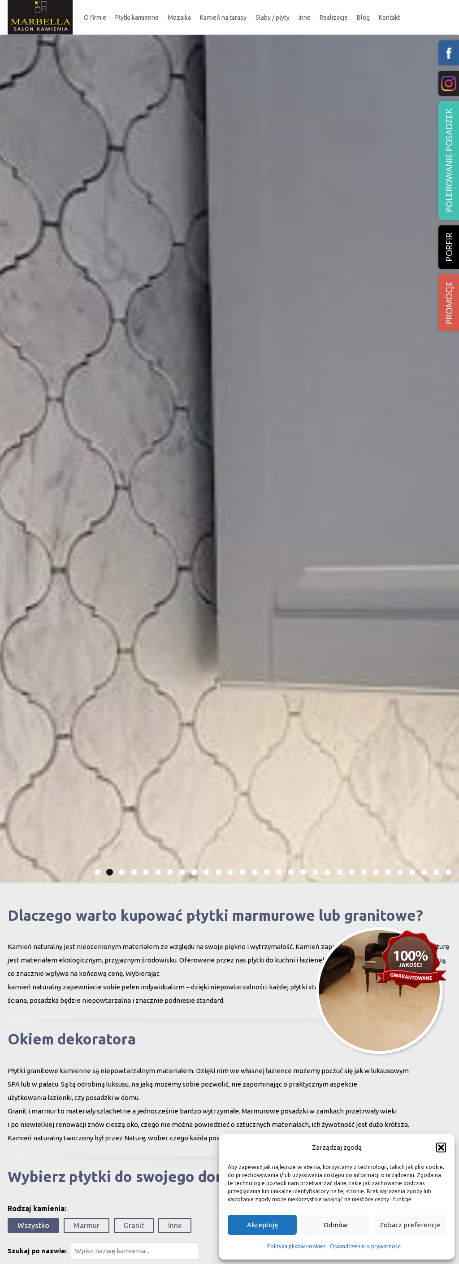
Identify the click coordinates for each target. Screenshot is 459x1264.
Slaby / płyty (272, 17)
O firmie (95, 17)
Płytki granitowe (144, 60)
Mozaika (179, 17)
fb (448, 52)
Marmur (87, 1225)
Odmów (336, 1225)
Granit (134, 1225)
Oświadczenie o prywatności (366, 1246)
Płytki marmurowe (147, 43)
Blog (363, 17)
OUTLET (137, 77)
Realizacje (334, 17)
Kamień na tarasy (223, 17)
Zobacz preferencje (410, 1225)
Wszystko (33, 1225)
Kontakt (389, 17)
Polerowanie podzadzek (448, 160)
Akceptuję (262, 1225)
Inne (305, 17)
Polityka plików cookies (296, 1246)
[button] (441, 1147)
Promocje (448, 302)
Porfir (448, 247)
